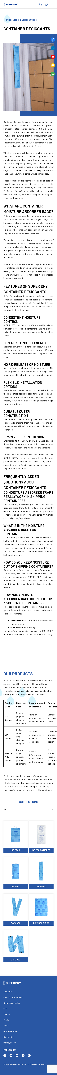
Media (6, 1020)
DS (4, 809)
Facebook (53, 39)
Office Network (10, 1031)
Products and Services (13, 997)
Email (53, 65)
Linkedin (53, 48)
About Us (7, 991)
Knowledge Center (11, 1003)
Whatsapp (53, 74)
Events (6, 1014)
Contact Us (8, 1037)
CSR (5, 1008)
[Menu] (52, 5)
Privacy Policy (9, 1043)
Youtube (53, 57)
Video (6, 1026)
